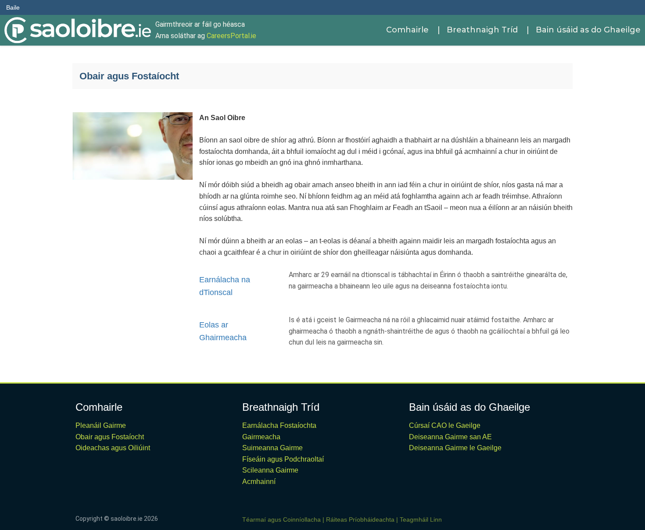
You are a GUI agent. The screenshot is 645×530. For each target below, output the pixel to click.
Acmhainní (259, 481)
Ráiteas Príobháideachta (360, 519)
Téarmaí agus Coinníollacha (281, 519)
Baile (13, 7)
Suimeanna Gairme (272, 448)
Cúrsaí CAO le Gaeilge (444, 425)
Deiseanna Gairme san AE (450, 437)
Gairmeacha (261, 437)
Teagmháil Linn (421, 519)
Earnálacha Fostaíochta (279, 425)
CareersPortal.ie (231, 36)
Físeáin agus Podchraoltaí (283, 459)
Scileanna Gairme (270, 470)
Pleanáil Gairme (100, 425)
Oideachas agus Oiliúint (112, 448)
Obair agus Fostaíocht (109, 437)
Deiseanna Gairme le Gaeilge (455, 448)
